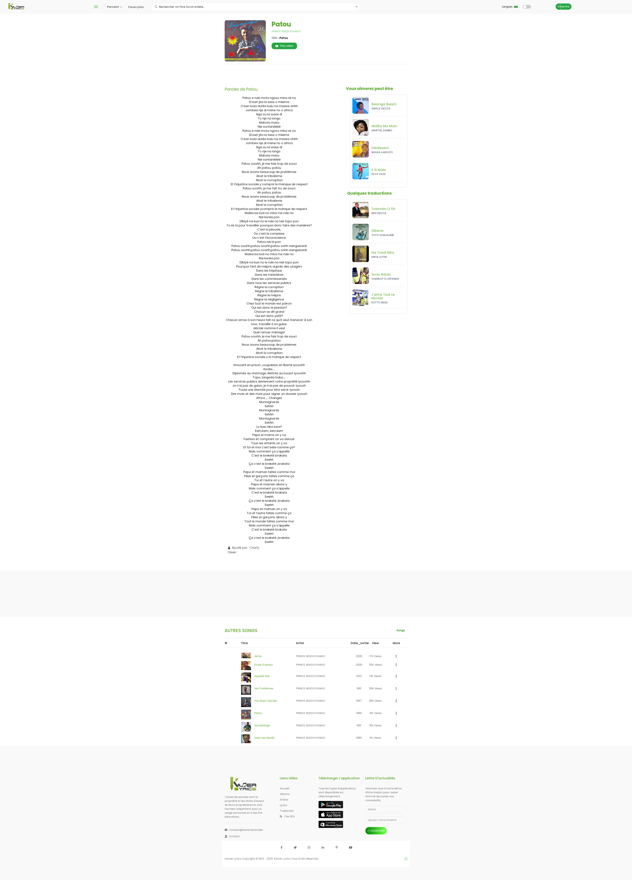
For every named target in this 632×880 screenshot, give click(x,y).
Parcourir (113, 7)
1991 (359, 688)
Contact (234, 836)
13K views (375, 676)
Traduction (287, 811)
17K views (375, 656)
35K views (375, 665)
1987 (359, 701)
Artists (284, 800)
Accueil (284, 788)
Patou (258, 713)
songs (400, 630)
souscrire (378, 831)
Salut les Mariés (264, 738)
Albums (285, 794)
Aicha (258, 656)
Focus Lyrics (136, 7)
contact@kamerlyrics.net (246, 830)
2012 (359, 676)
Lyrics (283, 805)
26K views (375, 688)
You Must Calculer (265, 701)
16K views (375, 725)
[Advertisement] (316, 74)
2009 (359, 656)
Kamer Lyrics (282, 859)
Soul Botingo (262, 725)
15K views (375, 713)
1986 (359, 738)
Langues (507, 7)
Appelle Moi (261, 676)
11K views (375, 738)
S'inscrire (563, 6)
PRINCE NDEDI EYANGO (286, 31)
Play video (286, 46)
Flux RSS (289, 816)
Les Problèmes (263, 688)
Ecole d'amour (263, 665)
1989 (359, 713)
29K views (375, 701)
